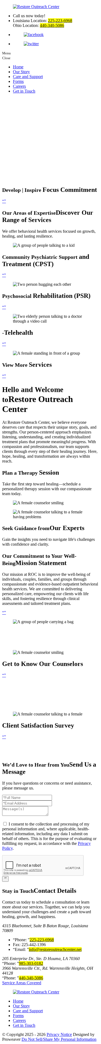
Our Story (21, 71)
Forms (18, 81)
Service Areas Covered (21, 982)
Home (18, 67)
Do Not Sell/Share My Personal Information (59, 1039)
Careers (19, 86)
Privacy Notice (59, 1034)
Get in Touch (24, 91)
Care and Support (28, 76)
